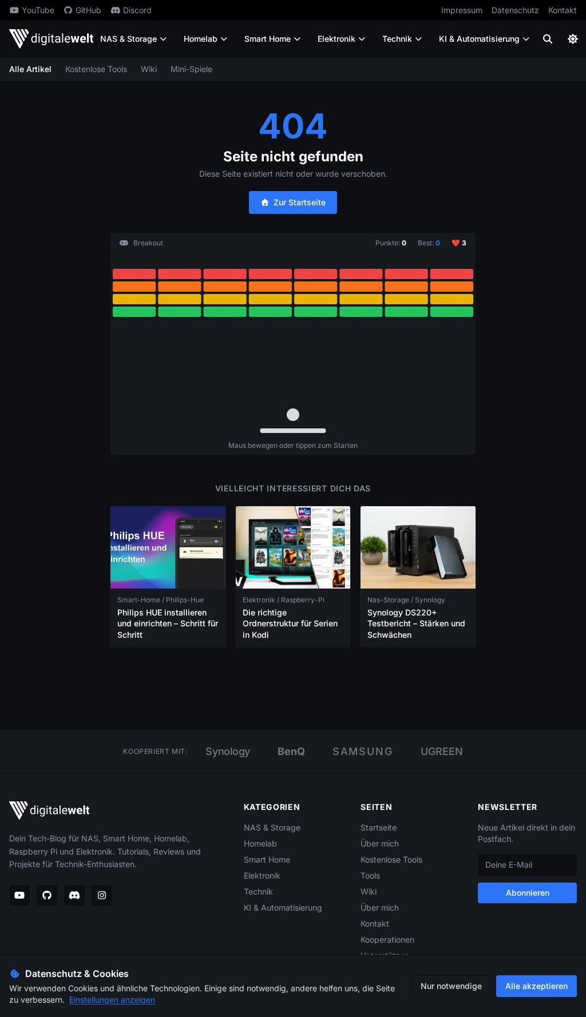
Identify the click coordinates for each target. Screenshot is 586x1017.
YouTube (38, 10)
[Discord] (74, 895)
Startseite (379, 827)
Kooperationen (387, 939)
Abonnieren (527, 892)
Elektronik (336, 38)
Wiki (149, 69)
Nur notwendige (451, 986)
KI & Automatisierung (479, 38)
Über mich (380, 843)
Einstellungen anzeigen (112, 999)
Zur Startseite (300, 202)
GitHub (88, 10)
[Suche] (547, 38)
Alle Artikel (30, 69)
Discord (137, 10)
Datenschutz (515, 10)
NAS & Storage (128, 38)
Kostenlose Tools (96, 69)
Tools (370, 875)
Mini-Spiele (191, 69)
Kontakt (562, 10)
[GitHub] (47, 895)
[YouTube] (19, 895)
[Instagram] (102, 895)
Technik (397, 38)
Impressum (461, 10)
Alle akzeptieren (536, 986)
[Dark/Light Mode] (573, 38)
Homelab (200, 38)
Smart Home (267, 38)
